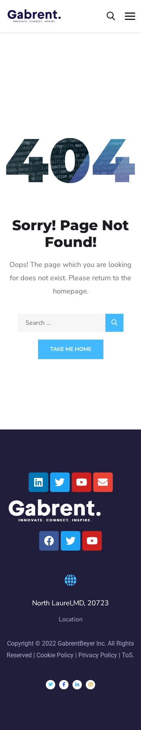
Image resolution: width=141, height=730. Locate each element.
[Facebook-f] (64, 684)
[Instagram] (90, 684)
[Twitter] (60, 482)
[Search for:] (70, 322)
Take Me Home (70, 349)
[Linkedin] (38, 482)
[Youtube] (81, 482)
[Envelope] (103, 482)
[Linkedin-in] (77, 684)
